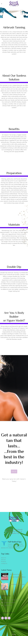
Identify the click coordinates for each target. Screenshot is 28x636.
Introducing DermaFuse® (17, 584)
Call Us (14, 471)
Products (3, 561)
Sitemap (14, 634)
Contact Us (4, 563)
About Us (3, 557)
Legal (14, 631)
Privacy (14, 629)
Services (3, 559)
